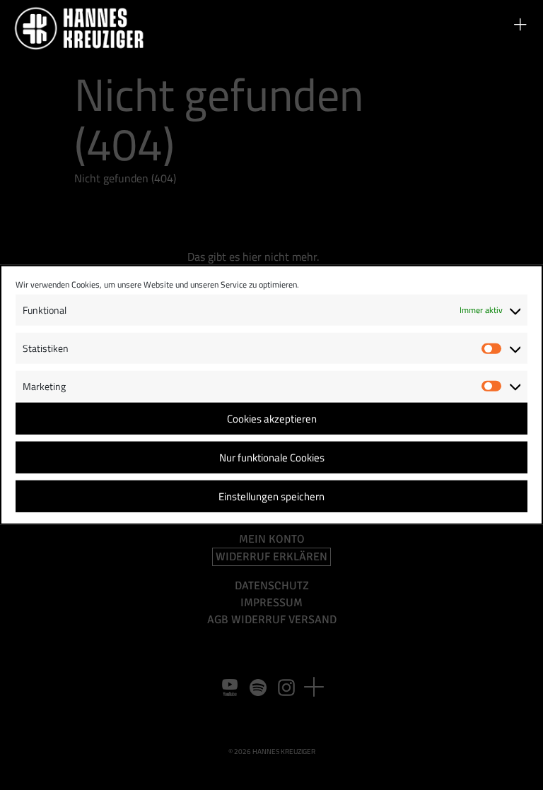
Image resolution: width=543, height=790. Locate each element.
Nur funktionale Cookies (272, 457)
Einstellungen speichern (271, 496)
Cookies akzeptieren (272, 419)
